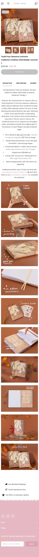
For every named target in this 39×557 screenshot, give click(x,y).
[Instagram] (8, 516)
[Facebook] (3, 516)
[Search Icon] (8, 4)
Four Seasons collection (19, 175)
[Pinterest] (13, 516)
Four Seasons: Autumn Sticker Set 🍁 (15, 172)
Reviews (33, 83)
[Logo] (20, 3)
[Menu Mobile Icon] (2, 3)
